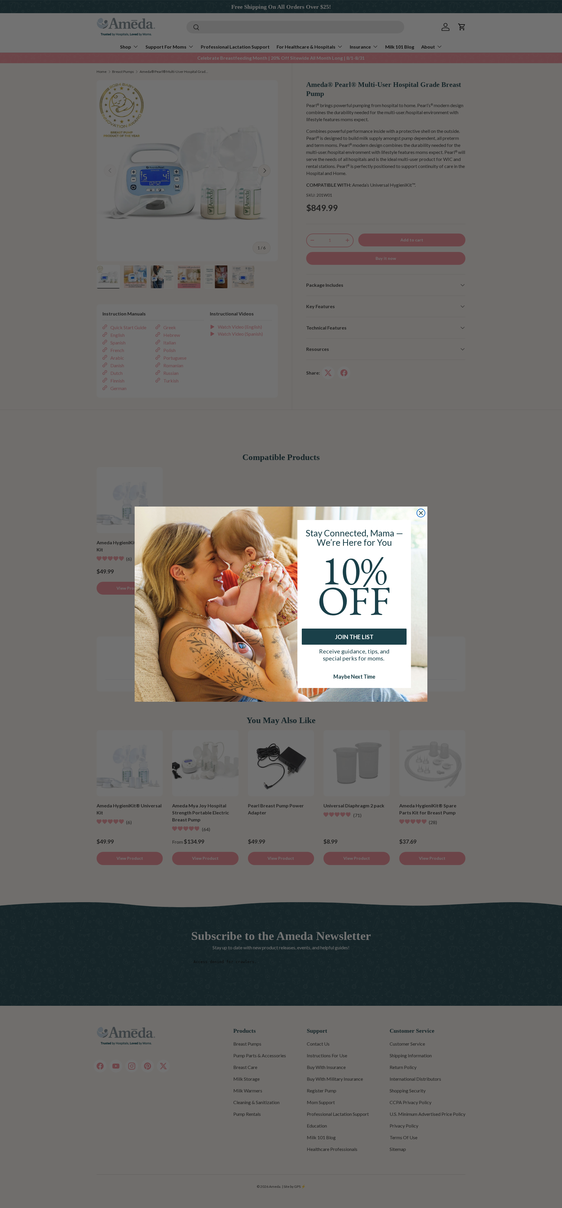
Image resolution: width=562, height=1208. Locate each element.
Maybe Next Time (354, 676)
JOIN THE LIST (354, 636)
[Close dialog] (421, 513)
